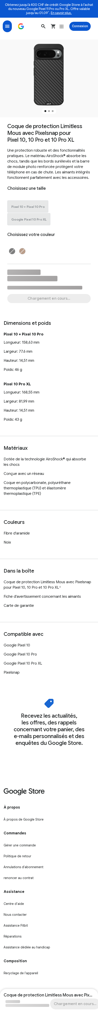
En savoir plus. (61, 13)
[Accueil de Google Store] (21, 26)
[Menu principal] (7, 26)
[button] (43, 26)
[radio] (28, 206)
